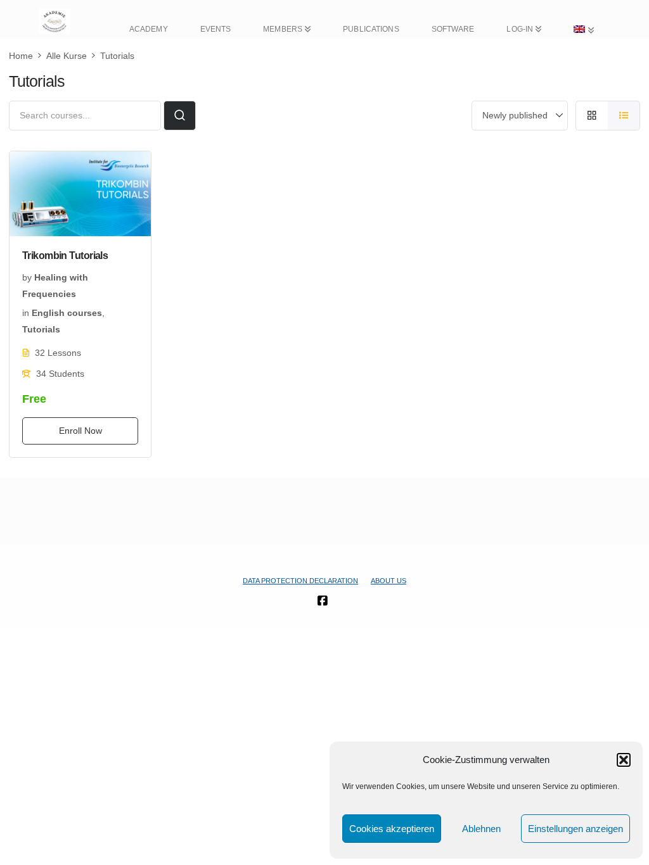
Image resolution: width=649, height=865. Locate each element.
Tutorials (41, 329)
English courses (67, 313)
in (25, 313)
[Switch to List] (624, 115)
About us (388, 580)
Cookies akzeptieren (391, 828)
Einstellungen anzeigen (575, 828)
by (27, 277)
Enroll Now (80, 431)
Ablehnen (481, 828)
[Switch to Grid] (591, 115)
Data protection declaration (300, 580)
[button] (623, 760)
